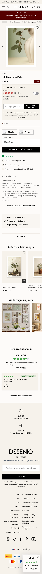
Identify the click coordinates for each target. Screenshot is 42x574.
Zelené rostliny (15, 22)
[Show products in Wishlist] (33, 7)
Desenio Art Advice (29, 494)
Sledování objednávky (30, 502)
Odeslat (21, 476)
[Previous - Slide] (3, 47)
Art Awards (15, 528)
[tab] (7, 70)
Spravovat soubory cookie (29, 528)
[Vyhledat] (8, 7)
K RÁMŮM (21, 236)
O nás (17, 494)
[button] (31, 563)
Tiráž (18, 502)
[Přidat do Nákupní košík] (24, 281)
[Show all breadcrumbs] (4, 22)
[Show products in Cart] (38, 7)
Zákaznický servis (29, 498)
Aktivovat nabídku (31, 106)
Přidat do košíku (21, 149)
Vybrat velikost (8, 138)
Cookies (25, 511)
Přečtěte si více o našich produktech (21, 206)
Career (17, 507)
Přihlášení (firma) (13, 532)
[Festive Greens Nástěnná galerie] (16, 317)
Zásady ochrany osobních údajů (21, 113)
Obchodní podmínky (30, 507)
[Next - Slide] (39, 47)
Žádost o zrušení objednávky (28, 522)
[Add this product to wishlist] (37, 27)
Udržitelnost (15, 511)
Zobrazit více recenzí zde (21, 396)
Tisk (18, 498)
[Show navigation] (3, 7)
